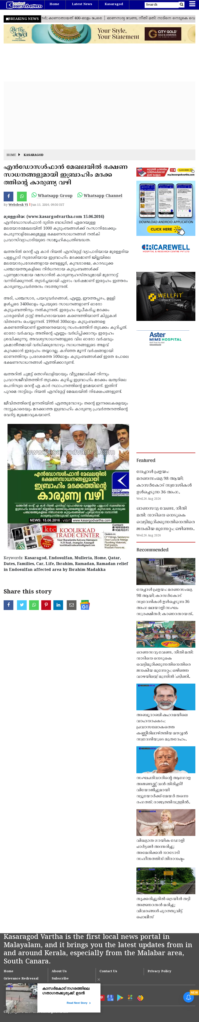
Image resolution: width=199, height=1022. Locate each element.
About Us (59, 971)
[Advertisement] (99, 115)
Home (54, 4)
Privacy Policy (159, 971)
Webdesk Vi (18, 205)
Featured (145, 461)
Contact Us (108, 971)
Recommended (152, 550)
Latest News (82, 4)
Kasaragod (114, 4)
